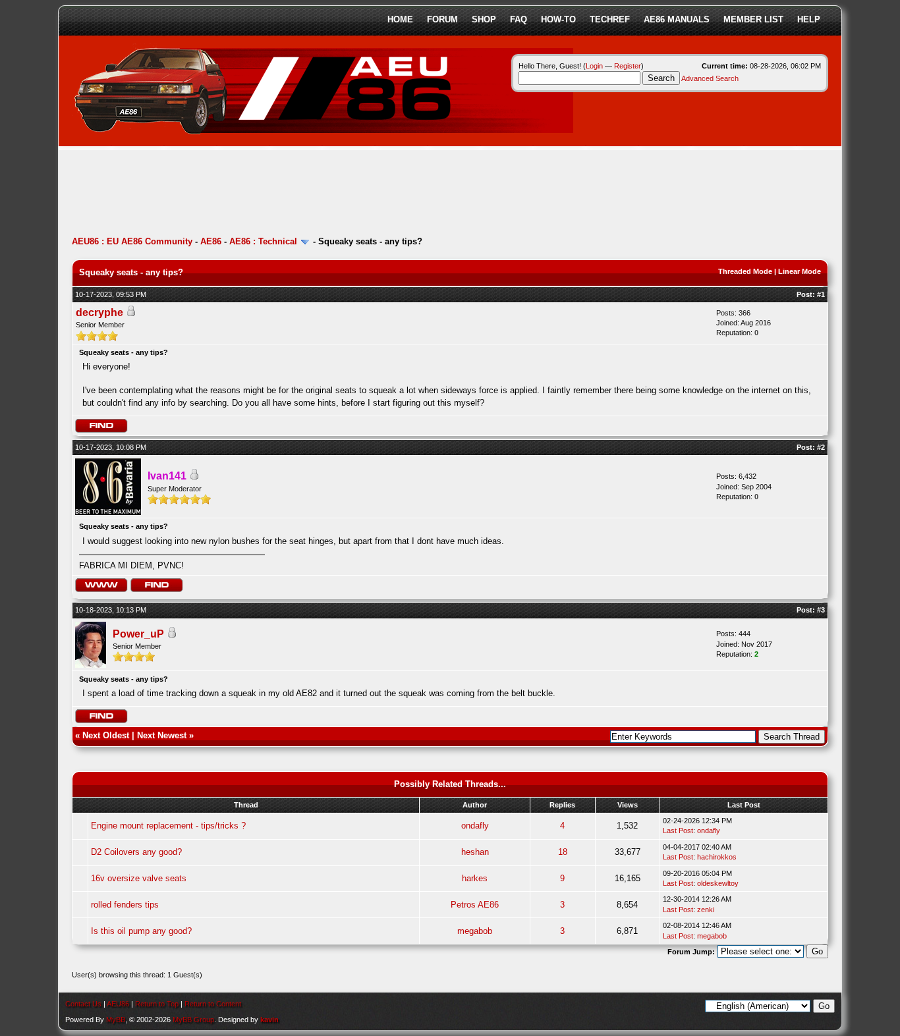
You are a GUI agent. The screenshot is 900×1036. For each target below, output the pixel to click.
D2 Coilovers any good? (136, 852)
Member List (753, 19)
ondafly (475, 826)
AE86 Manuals (677, 19)
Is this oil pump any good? (141, 931)
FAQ (518, 19)
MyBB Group (193, 1019)
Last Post (678, 830)
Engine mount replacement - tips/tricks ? (168, 826)
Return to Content (212, 1004)
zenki (705, 909)
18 (562, 852)
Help (808, 19)
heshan (475, 852)
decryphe (99, 312)
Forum (442, 19)
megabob (474, 931)
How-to (558, 19)
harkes (475, 878)
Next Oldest (105, 735)
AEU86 (118, 1004)
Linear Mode (799, 271)
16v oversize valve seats (138, 878)
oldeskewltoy (718, 883)
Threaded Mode (745, 271)
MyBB (115, 1019)
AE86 (210, 241)
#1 (821, 294)
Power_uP (138, 634)
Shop (484, 19)
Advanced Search (710, 78)
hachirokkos (717, 857)
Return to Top (157, 1004)
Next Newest (161, 735)
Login (594, 66)
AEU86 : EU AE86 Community (132, 241)
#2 (821, 447)
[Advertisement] (311, 194)
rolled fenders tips (125, 905)
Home (400, 19)
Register (627, 66)
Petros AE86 (475, 905)
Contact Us (83, 1004)
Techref (610, 19)
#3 (821, 610)
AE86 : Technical (263, 241)
